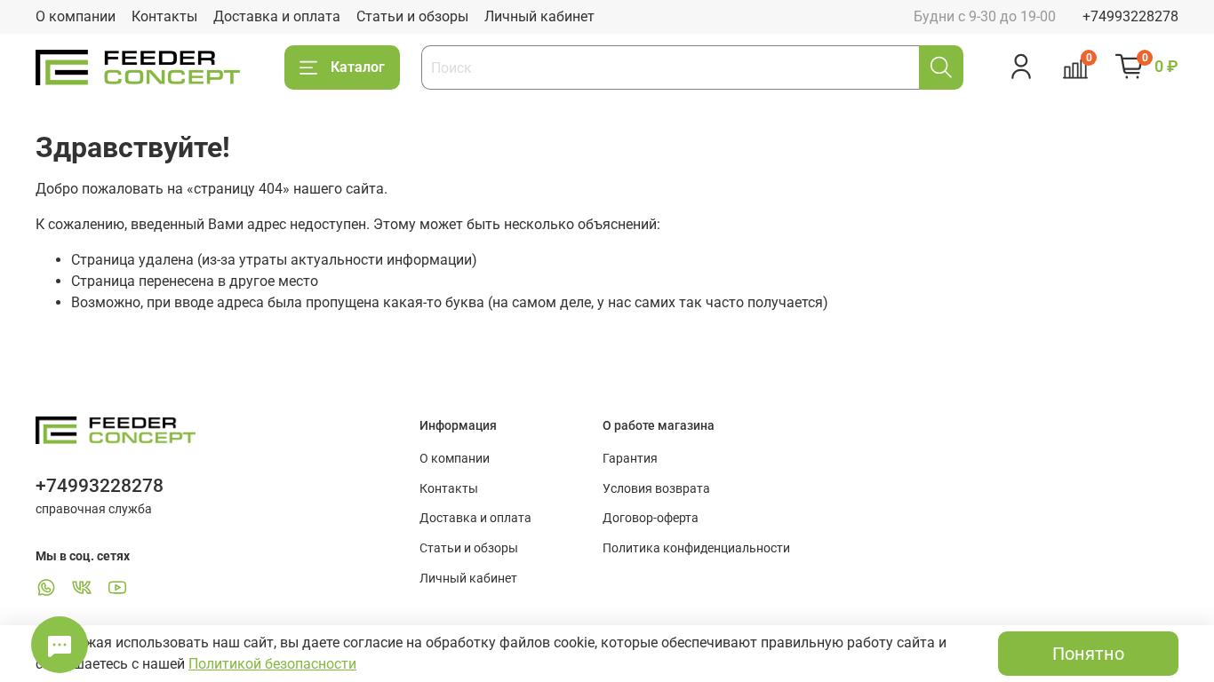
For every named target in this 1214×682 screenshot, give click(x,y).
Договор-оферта (651, 518)
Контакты (164, 16)
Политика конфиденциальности (696, 548)
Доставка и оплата (276, 16)
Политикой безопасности (272, 663)
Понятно (1088, 653)
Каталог (358, 67)
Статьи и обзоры (412, 16)
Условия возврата (656, 488)
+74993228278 (1130, 16)
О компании (76, 16)
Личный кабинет (539, 16)
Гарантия (630, 458)
